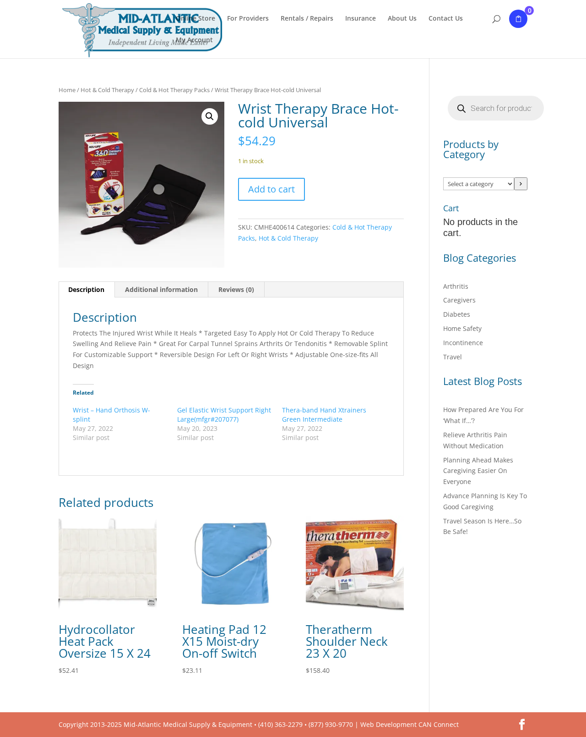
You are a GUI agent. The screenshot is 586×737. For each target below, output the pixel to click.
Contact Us (446, 18)
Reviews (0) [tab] (236, 289)
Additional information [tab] (161, 289)
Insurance (360, 18)
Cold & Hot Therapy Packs (174, 90)
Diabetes (456, 314)
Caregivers (459, 300)
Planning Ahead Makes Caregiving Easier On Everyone (478, 471)
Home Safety (462, 328)
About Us (402, 18)
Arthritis (455, 286)
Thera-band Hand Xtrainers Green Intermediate (324, 415)
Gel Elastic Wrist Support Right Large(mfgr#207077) (224, 415)
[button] (209, 116)
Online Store (195, 18)
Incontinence (463, 342)
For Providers (248, 18)
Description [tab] (86, 289)
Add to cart (271, 189)
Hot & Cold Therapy (107, 90)
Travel (452, 356)
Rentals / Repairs (307, 18)
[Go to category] (520, 183)
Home (67, 90)
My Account (194, 40)
